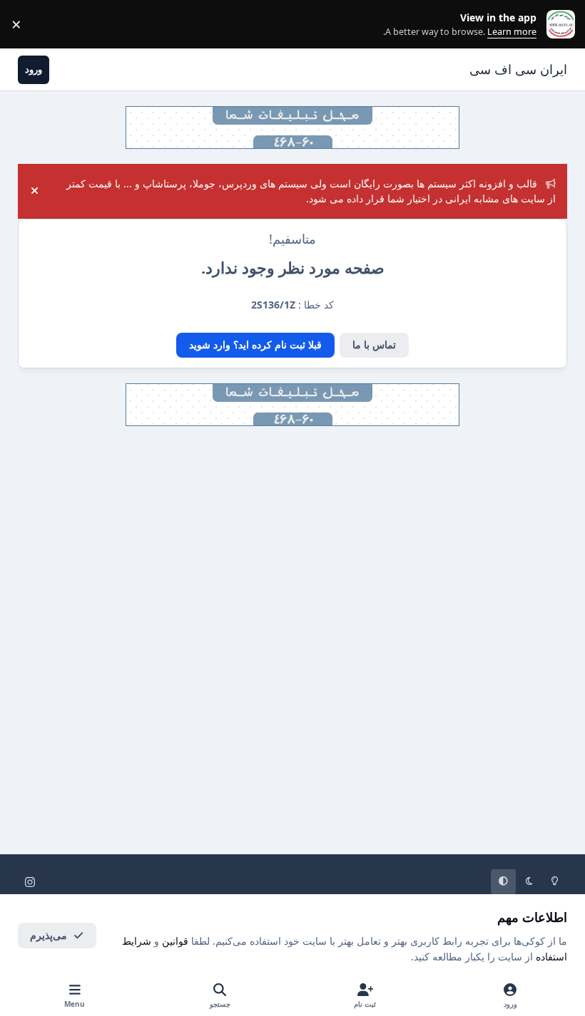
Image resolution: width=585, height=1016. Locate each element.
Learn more (557, 24)
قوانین (175, 941)
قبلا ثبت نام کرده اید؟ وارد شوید (255, 344)
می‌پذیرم (48, 935)
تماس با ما (374, 344)
